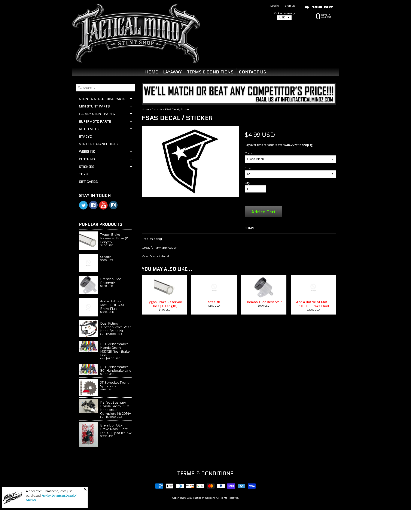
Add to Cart (263, 212)
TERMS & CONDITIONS (210, 72)
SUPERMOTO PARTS (95, 121)
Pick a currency (284, 13)
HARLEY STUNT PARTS (97, 113)
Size (248, 168)
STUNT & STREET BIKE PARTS (102, 98)
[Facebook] (93, 205)
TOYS (83, 174)
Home (145, 109)
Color (248, 153)
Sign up (290, 5)
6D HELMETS (89, 129)
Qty (247, 183)
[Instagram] (113, 205)
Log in (274, 5)
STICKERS (86, 166)
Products (157, 109)
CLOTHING (87, 159)
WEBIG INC (87, 151)
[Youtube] (103, 205)
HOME (151, 72)
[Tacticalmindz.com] (136, 58)
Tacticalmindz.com (204, 497)
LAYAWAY (172, 72)
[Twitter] (83, 205)
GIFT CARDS (88, 181)
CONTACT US (252, 72)
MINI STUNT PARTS (94, 106)
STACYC (85, 136)
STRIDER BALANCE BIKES (98, 144)
